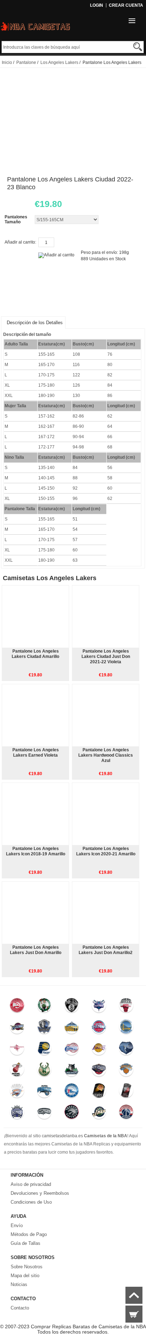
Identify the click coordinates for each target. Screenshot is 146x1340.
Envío (17, 1225)
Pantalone (26, 62)
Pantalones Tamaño (16, 219)
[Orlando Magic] (44, 1092)
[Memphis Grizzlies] (126, 1049)
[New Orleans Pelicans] (99, 1071)
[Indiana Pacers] (44, 1049)
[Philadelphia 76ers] (71, 1092)
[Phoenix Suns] (99, 1092)
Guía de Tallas (25, 1243)
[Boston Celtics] (44, 1007)
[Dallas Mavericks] (44, 1028)
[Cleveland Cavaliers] (17, 1028)
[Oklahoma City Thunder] (17, 1092)
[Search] (137, 46)
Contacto (20, 1308)
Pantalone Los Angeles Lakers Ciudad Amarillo (35, 654)
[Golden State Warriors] (126, 1028)
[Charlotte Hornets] (99, 1007)
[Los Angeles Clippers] (71, 1049)
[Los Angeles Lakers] (99, 1049)
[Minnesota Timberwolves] (71, 1071)
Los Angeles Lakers (59, 62)
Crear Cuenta (126, 5)
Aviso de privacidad (31, 1184)
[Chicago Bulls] (126, 1007)
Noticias (19, 1284)
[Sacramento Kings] (17, 1113)
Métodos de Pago (29, 1234)
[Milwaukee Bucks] (44, 1071)
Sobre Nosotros (27, 1266)
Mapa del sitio (25, 1275)
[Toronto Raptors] (71, 1113)
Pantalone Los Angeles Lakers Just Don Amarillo (35, 950)
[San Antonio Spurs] (44, 1113)
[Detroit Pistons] (99, 1028)
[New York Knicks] (126, 1071)
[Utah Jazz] (99, 1113)
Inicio (7, 62)
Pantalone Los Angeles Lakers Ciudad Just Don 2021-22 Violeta (106, 656)
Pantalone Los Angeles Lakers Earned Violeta (35, 752)
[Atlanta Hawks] (17, 1007)
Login (96, 5)
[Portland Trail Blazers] (126, 1092)
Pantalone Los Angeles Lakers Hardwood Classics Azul (105, 755)
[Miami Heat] (17, 1071)
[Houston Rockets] (17, 1049)
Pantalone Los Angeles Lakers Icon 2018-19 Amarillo (35, 851)
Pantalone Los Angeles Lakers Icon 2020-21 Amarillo (105, 851)
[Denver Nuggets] (71, 1028)
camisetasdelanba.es (62, 1135)
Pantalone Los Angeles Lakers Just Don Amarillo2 (106, 950)
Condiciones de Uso (31, 1202)
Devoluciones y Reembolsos (40, 1193)
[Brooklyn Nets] (71, 1007)
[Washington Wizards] (126, 1113)
